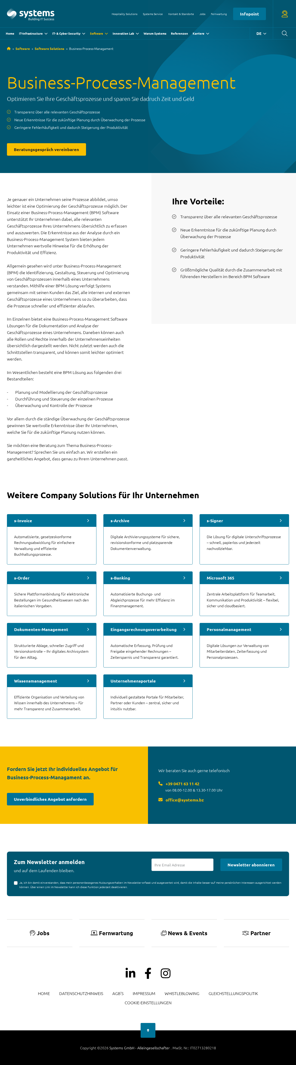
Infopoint (249, 13)
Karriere (198, 33)
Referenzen (179, 33)
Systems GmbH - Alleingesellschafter (140, 1047)
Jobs (202, 14)
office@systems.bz (184, 799)
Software (96, 33)
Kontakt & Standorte (181, 14)
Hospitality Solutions (124, 14)
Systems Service (153, 14)
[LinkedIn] (130, 974)
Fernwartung (219, 14)
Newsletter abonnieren (251, 864)
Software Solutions (49, 48)
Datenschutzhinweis (81, 993)
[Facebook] (148, 974)
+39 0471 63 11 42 (182, 783)
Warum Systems (155, 33)
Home (10, 33)
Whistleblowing (182, 993)
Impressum (144, 993)
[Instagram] (165, 974)
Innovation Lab (123, 33)
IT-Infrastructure (31, 33)
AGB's (117, 993)
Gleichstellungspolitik (233, 993)
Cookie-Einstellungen (148, 1002)
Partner (260, 933)
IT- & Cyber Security (66, 33)
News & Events (187, 933)
